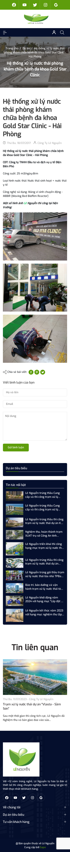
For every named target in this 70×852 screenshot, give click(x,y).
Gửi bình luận (16, 447)
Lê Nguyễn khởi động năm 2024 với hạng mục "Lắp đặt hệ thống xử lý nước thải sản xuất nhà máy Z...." (44, 599)
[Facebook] (14, 5)
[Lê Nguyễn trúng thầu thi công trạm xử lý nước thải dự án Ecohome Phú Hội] (14, 563)
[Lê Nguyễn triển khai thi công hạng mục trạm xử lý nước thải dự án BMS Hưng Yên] (14, 549)
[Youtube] (24, 5)
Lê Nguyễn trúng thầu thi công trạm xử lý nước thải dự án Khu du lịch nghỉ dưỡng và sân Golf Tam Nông (44, 521)
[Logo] (21, 759)
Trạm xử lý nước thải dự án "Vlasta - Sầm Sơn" (32, 706)
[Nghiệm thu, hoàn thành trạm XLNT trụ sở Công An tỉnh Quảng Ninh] (14, 534)
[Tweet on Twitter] (42, 372)
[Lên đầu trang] (64, 834)
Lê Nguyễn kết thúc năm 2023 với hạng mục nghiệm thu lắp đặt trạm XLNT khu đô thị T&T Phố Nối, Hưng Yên (44, 612)
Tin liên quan (35, 647)
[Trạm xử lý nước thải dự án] (35, 677)
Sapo (43, 847)
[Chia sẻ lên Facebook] (31, 372)
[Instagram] (45, 5)
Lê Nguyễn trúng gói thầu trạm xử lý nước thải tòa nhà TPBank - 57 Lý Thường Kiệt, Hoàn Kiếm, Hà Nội (44, 574)
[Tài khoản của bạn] (5, 32)
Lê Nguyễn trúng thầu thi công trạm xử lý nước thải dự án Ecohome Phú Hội (44, 562)
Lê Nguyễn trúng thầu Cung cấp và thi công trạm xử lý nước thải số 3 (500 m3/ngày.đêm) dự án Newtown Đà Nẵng (44, 507)
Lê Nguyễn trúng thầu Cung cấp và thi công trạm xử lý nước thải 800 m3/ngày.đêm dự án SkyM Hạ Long (43, 495)
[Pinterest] (36, 372)
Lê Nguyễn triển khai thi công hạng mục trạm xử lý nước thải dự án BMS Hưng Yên (44, 546)
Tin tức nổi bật (16, 485)
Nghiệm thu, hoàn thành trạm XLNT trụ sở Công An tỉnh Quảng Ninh (43, 534)
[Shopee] (35, 5)
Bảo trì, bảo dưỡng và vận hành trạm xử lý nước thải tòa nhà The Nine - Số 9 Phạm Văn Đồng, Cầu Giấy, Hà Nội (44, 587)
